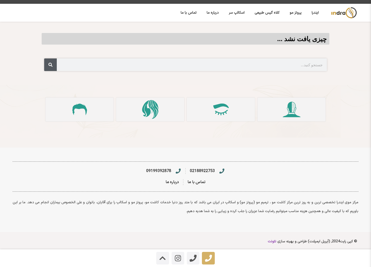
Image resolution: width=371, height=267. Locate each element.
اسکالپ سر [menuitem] (237, 12)
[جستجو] (50, 64)
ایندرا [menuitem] (315, 12)
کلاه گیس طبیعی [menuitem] (267, 12)
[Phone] (208, 258)
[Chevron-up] (162, 258)
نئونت (272, 241)
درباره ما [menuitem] (213, 12)
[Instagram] (178, 258)
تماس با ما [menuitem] (189, 12)
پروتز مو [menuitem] (296, 12)
